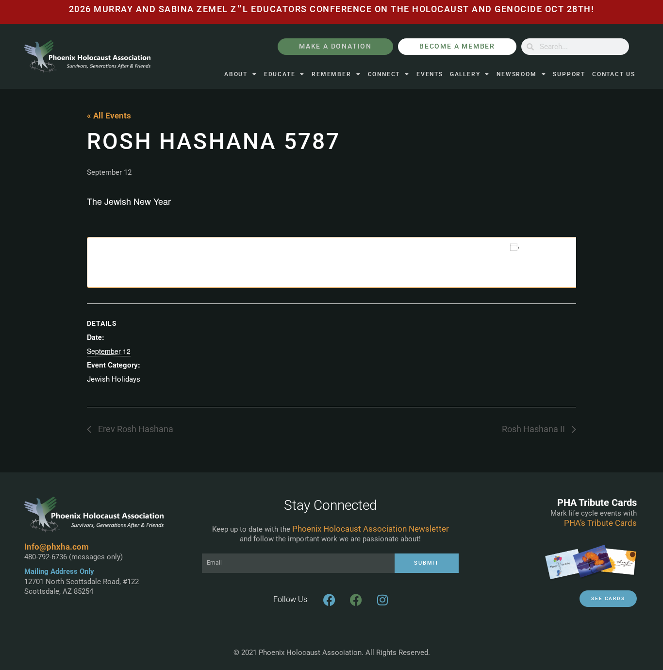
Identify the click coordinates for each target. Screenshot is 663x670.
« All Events (109, 115)
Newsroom (516, 74)
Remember (331, 74)
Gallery (465, 74)
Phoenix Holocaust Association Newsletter (370, 529)
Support (569, 74)
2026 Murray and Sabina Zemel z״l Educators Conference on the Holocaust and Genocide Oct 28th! (332, 9)
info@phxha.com (56, 547)
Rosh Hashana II (534, 429)
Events (429, 74)
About (236, 74)
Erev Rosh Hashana (134, 429)
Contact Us (613, 74)
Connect (384, 74)
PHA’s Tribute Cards (600, 523)
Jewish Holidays (113, 379)
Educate (280, 74)
